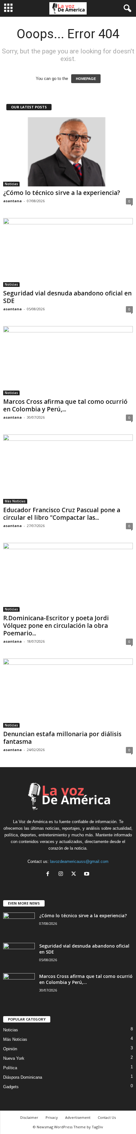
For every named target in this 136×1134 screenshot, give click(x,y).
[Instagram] (62, 874)
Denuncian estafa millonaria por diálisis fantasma (62, 738)
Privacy (52, 1117)
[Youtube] (87, 874)
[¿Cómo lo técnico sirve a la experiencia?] (68, 151)
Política (10, 1067)
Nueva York (13, 1058)
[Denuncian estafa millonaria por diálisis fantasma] (68, 693)
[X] (75, 874)
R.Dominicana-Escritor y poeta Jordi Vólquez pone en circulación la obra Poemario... (56, 625)
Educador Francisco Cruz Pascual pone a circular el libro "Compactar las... (61, 514)
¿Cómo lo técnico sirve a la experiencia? (61, 193)
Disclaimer (29, 1117)
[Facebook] (49, 874)
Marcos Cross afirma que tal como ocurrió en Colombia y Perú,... (65, 405)
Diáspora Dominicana (22, 1077)
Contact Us (107, 1117)
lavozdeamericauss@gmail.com (79, 861)
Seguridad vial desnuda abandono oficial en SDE (67, 297)
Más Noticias (15, 501)
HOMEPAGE (86, 79)
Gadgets (11, 1086)
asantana (12, 200)
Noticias (11, 184)
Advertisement (77, 1117)
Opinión (10, 1048)
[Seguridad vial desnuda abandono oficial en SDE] (68, 252)
